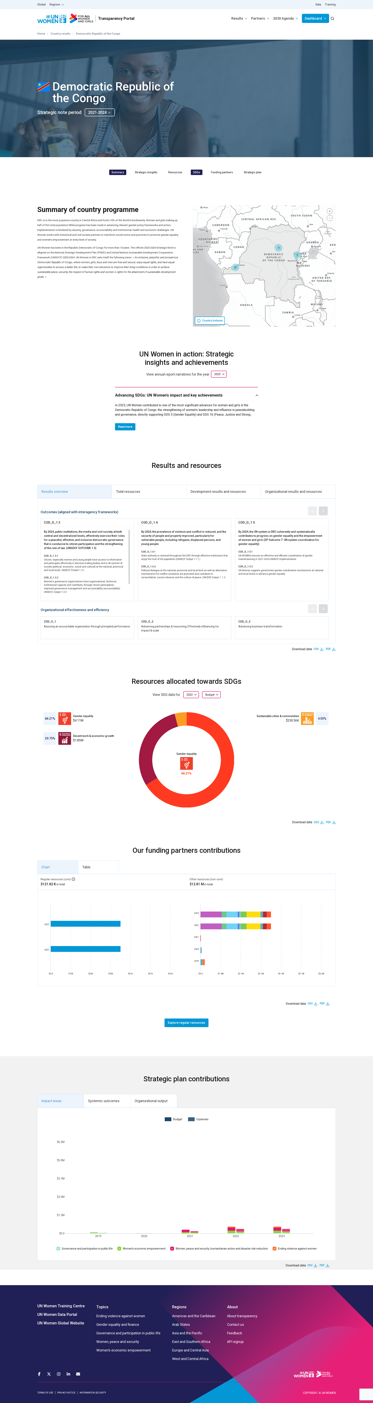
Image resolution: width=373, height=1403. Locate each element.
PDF (328, 649)
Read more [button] (125, 426)
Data (318, 4)
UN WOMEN (329, 1392)
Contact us (235, 1324)
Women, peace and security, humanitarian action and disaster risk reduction (222, 1248)
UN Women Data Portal (57, 1314)
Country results (61, 33)
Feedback (234, 1333)
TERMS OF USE (45, 1392)
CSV (316, 649)
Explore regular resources (186, 1023)
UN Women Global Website (60, 1323)
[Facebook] (39, 1374)
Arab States (181, 1324)
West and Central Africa (190, 1358)
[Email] (78, 1374)
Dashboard (313, 18)
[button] (278, 248)
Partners (258, 18)
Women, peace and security (117, 1341)
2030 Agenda (283, 18)
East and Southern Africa (191, 1341)
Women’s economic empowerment (144, 1248)
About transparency (242, 1316)
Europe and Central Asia (190, 1350)
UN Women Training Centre (61, 1306)
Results (237, 18)
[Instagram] (59, 1374)
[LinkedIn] (68, 1374)
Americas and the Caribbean (193, 1316)
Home (41, 33)
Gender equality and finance (117, 1324)
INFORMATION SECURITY (93, 1392)
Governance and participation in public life (87, 1248)
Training (330, 4)
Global (41, 4)
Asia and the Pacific (187, 1333)
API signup (235, 1341)
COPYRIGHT (310, 1392)
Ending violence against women (297, 1248)
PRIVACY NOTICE (66, 1392)
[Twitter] (49, 1374)
